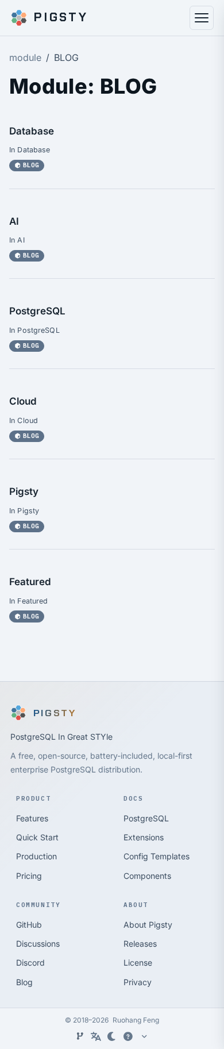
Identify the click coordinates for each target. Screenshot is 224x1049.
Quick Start (37, 837)
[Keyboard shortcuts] (128, 1036)
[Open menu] (202, 18)
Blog (24, 982)
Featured (30, 581)
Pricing (29, 876)
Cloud (23, 401)
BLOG (31, 165)
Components (147, 876)
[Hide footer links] (144, 1036)
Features (32, 818)
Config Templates (156, 856)
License (137, 962)
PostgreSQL (37, 311)
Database (31, 131)
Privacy (137, 982)
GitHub (29, 924)
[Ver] (80, 1036)
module (25, 57)
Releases (140, 943)
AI (14, 221)
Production (36, 856)
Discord (30, 962)
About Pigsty (147, 924)
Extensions (143, 837)
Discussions (38, 943)
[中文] (96, 1036)
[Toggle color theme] (112, 1036)
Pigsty (23, 491)
